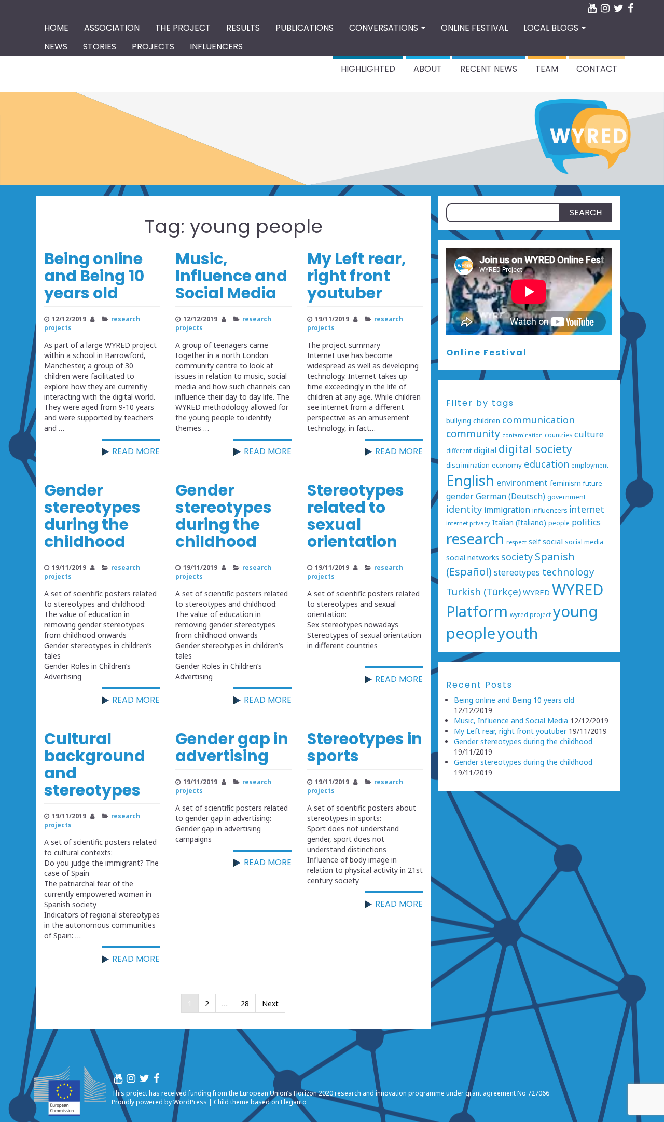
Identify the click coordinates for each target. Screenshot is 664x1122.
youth (517, 633)
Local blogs (551, 28)
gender (460, 496)
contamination (522, 435)
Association (112, 28)
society (517, 557)
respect (516, 542)
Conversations (384, 28)
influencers (550, 510)
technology (568, 571)
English (470, 480)
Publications (304, 28)
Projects (153, 46)
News (55, 46)
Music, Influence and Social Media (231, 276)
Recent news (488, 69)
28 (245, 1003)
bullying (458, 421)
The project (183, 28)
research (475, 538)
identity (464, 508)
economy (507, 465)
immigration (507, 509)
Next (270, 1003)
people (559, 522)
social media (584, 542)
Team (546, 69)
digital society (535, 448)
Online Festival (486, 353)
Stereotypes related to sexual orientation (355, 516)
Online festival (474, 28)
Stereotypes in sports (364, 747)
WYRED (536, 592)
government (566, 496)
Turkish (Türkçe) (483, 591)
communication (538, 420)
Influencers (216, 46)
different (459, 450)
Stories (99, 46)
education (546, 463)
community (473, 434)
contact (596, 69)
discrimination (468, 465)
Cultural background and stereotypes (94, 764)
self (535, 541)
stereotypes (517, 572)
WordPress (190, 1102)
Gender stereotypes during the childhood (92, 516)
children (486, 421)
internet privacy (468, 523)
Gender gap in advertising (231, 747)
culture (589, 434)
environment (522, 482)
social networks (472, 558)
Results (243, 28)
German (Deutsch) (510, 496)
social (553, 541)
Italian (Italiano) (519, 522)
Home (56, 28)
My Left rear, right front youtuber (356, 276)
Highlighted (368, 69)
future (592, 483)
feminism (565, 483)
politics (586, 522)
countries (558, 435)
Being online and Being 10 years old (94, 276)
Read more (136, 451)
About (427, 69)
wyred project (530, 614)
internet (587, 509)
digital (485, 450)
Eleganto (294, 1102)
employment (589, 465)
